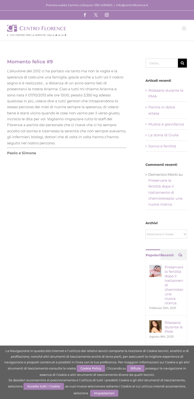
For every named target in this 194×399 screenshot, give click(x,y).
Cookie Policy (90, 368)
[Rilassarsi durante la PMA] (155, 323)
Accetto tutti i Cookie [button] (43, 386)
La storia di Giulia (163, 135)
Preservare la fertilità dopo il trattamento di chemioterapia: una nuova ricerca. (165, 192)
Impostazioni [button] (104, 393)
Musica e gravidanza (166, 124)
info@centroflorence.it (132, 5)
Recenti (167, 255)
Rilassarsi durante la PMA (174, 327)
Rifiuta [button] (136, 368)
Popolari (153, 255)
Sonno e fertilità (162, 146)
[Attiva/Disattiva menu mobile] (184, 28)
